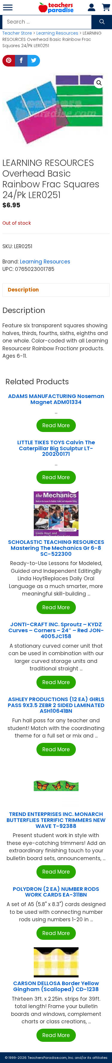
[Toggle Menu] (8, 7)
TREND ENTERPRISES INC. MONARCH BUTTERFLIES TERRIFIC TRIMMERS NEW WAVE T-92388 (56, 820)
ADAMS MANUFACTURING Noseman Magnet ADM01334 (56, 399)
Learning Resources (57, 33)
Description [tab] (23, 289)
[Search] (102, 22)
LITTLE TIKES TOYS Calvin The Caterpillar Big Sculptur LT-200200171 (56, 448)
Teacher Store (17, 33)
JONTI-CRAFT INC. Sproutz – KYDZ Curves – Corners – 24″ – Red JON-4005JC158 (56, 630)
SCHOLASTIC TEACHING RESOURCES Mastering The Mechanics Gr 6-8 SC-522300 (56, 548)
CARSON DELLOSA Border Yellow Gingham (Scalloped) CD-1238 (56, 986)
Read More (56, 425)
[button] (99, 83)
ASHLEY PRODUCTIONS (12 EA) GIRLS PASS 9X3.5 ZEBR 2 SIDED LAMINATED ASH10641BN (56, 705)
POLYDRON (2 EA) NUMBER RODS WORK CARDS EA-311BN (56, 892)
